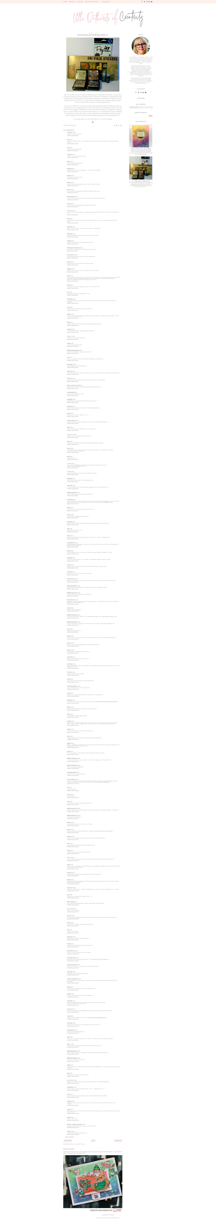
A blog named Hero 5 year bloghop (141, 148)
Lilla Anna (70, 485)
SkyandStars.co (114, 1217)
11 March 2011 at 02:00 (73, 618)
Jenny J (69, 650)
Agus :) (69, 1044)
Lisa (68, 292)
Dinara (69, 829)
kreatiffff (69, 1000)
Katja (68, 322)
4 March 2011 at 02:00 (72, 295)
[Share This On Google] (121, 125)
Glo (68, 929)
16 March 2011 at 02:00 (73, 846)
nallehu (69, 314)
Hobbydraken (71, 1030)
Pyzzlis (69, 636)
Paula (68, 535)
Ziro (68, 147)
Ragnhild (69, 478)
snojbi (69, 203)
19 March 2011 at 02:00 (73, 925)
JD (68, 357)
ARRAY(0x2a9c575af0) (73, 350)
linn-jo (69, 794)
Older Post (118, 1140)
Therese (69, 378)
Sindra (69, 943)
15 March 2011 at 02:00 (73, 783)
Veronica (69, 672)
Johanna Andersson (72, 978)
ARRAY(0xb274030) (72, 615)
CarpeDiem (70, 1087)
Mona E (69, 743)
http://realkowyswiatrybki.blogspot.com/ (107, 701)
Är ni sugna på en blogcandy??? (141, 181)
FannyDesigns (71, 196)
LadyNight (70, 399)
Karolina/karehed (72, 964)
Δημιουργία (70, 936)
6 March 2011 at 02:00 (72, 381)
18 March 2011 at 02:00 (73, 918)
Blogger (111, 1215)
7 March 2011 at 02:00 (72, 423)
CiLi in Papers (85, 100)
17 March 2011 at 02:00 (73, 875)
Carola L (69, 1131)
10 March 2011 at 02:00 (73, 604)
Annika (69, 550)
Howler (69, 175)
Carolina (69, 1009)
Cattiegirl (70, 226)
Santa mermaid (68, 1149)
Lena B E (69, 657)
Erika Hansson (71, 599)
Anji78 (69, 507)
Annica (69, 608)
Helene (69, 1117)
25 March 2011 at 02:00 (73, 1105)
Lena (68, 629)
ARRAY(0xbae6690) (72, 1058)
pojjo (68, 864)
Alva (68, 894)
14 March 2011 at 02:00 (73, 754)
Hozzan (69, 643)
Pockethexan (71, 542)
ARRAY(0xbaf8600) (72, 492)
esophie (69, 329)
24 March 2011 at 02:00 (73, 1083)
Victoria (69, 915)
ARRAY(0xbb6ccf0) (72, 808)
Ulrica (69, 261)
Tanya (69, 1016)
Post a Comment (69, 1137)
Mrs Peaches (71, 254)
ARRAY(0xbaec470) (72, 592)
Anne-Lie (69, 371)
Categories (106, 1)
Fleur (68, 986)
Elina (68, 714)
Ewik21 (69, 707)
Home (93, 1140)
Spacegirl (70, 971)
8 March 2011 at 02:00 (72, 503)
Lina (68, 801)
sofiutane (70, 132)
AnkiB (68, 1065)
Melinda (69, 168)
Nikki (68, 1037)
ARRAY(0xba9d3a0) (72, 622)
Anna (68, 736)
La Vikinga (70, 664)
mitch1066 (70, 499)
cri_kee (69, 471)
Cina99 (69, 240)
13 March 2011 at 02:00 (73, 725)
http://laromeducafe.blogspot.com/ (97, 1017)
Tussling (69, 571)
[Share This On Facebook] (114, 125)
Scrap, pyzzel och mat (73, 385)
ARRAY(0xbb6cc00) (72, 815)
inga (68, 1073)
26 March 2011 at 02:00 (73, 1113)
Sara (68, 441)
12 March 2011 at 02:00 (73, 660)
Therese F (70, 887)
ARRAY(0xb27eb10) (72, 758)
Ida (68, 787)
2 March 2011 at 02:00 (72, 135)
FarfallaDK (70, 299)
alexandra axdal (71, 957)
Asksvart (69, 872)
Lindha (69, 343)
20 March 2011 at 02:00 (73, 939)
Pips (68, 139)
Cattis (69, 693)
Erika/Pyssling (71, 578)
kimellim (69, 406)
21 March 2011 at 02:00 (73, 974)
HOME (65, 1)
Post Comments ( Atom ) (78, 1144)
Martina (69, 182)
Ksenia (69, 922)
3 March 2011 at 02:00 (72, 199)
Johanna (69, 154)
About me (72, 1)
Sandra (69, 721)
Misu (68, 456)
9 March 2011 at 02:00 (72, 547)
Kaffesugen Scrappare (73, 247)
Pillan (68, 413)
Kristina (69, 836)
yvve (68, 307)
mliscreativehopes (72, 686)
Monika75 (70, 700)
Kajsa (68, 427)
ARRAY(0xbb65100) (72, 765)
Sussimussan (71, 392)
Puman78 (69, 521)
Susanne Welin (71, 420)
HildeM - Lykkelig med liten (75, 1124)
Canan (69, 729)
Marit (68, 285)
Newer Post (67, 1140)
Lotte (68, 751)
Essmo (69, 189)
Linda (68, 679)
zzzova (69, 514)
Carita (69, 850)
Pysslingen (70, 364)
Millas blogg (70, 901)
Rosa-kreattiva (71, 779)
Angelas (69, 268)
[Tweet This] (116, 125)
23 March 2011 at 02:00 (73, 1054)
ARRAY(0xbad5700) (72, 585)
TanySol (69, 1101)
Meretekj (69, 233)
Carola (69, 879)
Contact (80, 1)
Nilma (69, 161)
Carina (69, 822)
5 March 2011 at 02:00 (72, 325)
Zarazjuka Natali (71, 772)
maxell (69, 564)
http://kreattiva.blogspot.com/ (102, 782)
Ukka (68, 218)
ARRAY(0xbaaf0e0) (72, 1051)
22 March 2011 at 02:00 (73, 1019)
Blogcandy (72, 125)
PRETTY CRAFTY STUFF (91, 1)
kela (68, 528)
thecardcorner (71, 950)
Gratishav (70, 1023)
